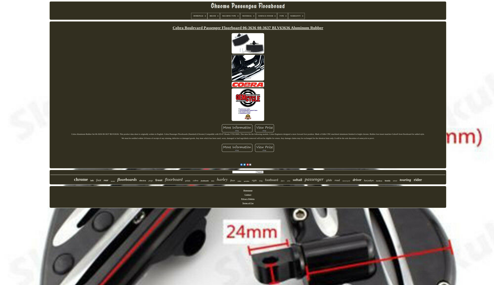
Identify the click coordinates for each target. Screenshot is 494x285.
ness (212, 181)
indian (239, 181)
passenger (314, 179)
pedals (187, 181)
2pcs (282, 181)
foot (98, 180)
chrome (81, 179)
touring (405, 180)
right (254, 180)
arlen (288, 181)
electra (142, 180)
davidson (379, 181)
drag (260, 181)
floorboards (127, 179)
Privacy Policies (248, 199)
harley (222, 179)
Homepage (248, 190)
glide (329, 180)
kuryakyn (369, 180)
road (337, 180)
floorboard (174, 179)
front (158, 180)
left (92, 180)
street (395, 181)
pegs (151, 180)
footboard (271, 180)
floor (232, 180)
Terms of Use (248, 203)
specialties (246, 181)
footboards (205, 181)
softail (297, 180)
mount (113, 181)
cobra (195, 180)
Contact (248, 195)
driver (357, 180)
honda (387, 181)
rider (418, 180)
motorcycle (346, 181)
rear (106, 180)
